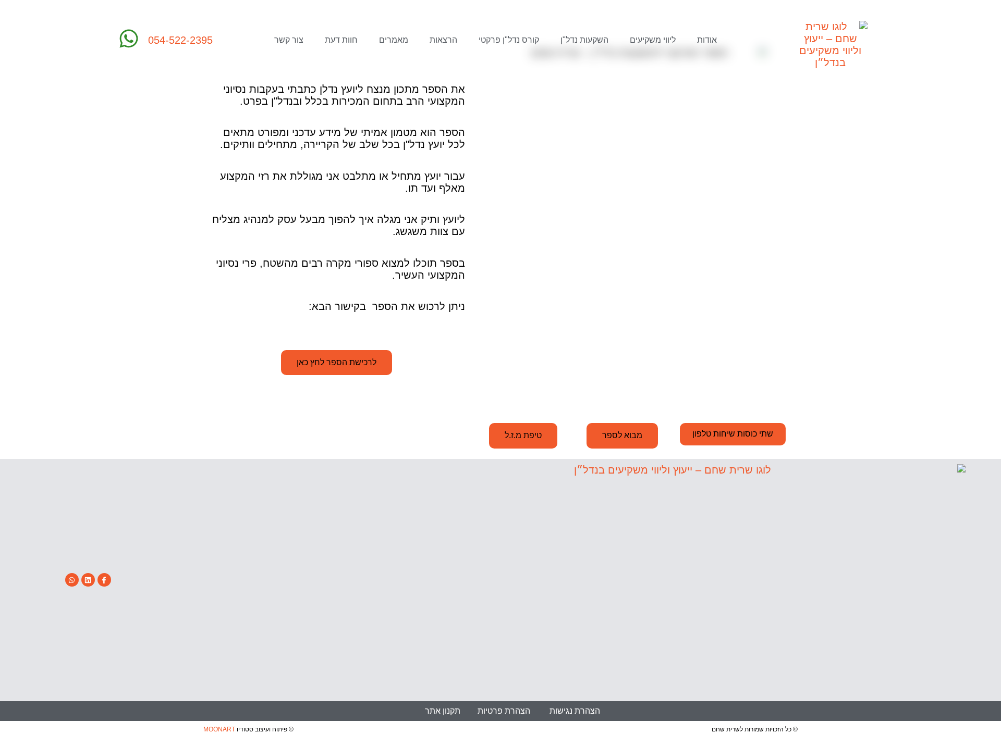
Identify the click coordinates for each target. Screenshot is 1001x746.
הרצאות (443, 39)
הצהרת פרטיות (504, 710)
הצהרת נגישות (575, 710)
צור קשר (288, 39)
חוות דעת (341, 39)
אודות (707, 39)
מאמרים (393, 39)
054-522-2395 (180, 40)
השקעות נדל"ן (584, 39)
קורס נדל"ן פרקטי (509, 39)
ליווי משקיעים (653, 39)
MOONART (219, 729)
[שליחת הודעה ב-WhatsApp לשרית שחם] (128, 38)
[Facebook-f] (104, 580)
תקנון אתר (442, 710)
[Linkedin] (88, 580)
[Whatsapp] (72, 580)
